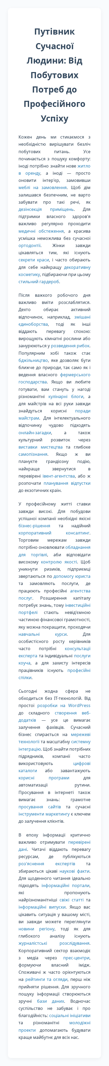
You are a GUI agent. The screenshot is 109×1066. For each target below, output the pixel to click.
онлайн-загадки (35, 433)
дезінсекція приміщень (46, 209)
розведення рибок (70, 346)
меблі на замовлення (43, 187)
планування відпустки (67, 483)
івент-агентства (59, 476)
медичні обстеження (41, 231)
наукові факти (74, 871)
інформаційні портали (65, 885)
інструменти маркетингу (44, 814)
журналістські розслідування (54, 943)
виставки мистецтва (41, 447)
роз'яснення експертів (47, 864)
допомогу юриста (71, 576)
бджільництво (33, 360)
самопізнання (33, 454)
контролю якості (59, 562)
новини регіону (36, 929)
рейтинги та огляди (46, 979)
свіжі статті (72, 900)
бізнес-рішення (34, 526)
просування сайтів (40, 807)
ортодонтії (29, 245)
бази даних (50, 1001)
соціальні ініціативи (69, 1015)
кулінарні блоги (65, 396)
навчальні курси (43, 634)
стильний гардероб (39, 282)
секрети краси (34, 260)
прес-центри (76, 958)
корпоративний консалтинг (54, 533)
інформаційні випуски (42, 907)
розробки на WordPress (63, 705)
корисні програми (44, 778)
